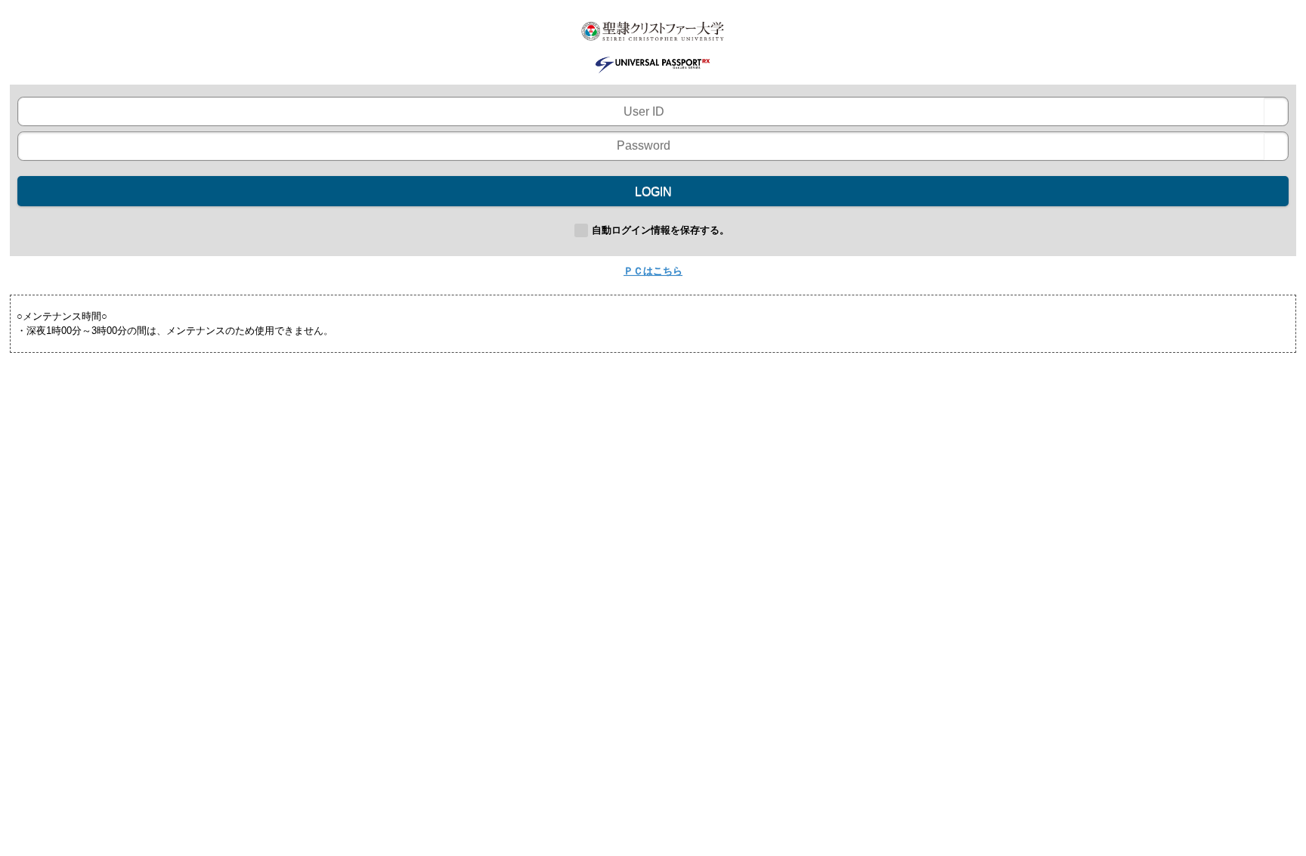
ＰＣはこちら (653, 271)
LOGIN (653, 191)
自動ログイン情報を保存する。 (660, 230)
